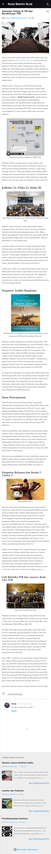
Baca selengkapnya (39, 783)
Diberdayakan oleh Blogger (26, 849)
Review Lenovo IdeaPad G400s (17, 763)
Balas (14, 711)
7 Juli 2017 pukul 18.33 (24, 704)
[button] (47, 12)
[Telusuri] (47, 4)
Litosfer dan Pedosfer (13, 791)
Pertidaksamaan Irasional (15, 818)
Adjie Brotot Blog (20, 4)
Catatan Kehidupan (15, 694)
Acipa (13, 704)
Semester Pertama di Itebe (22, 60)
